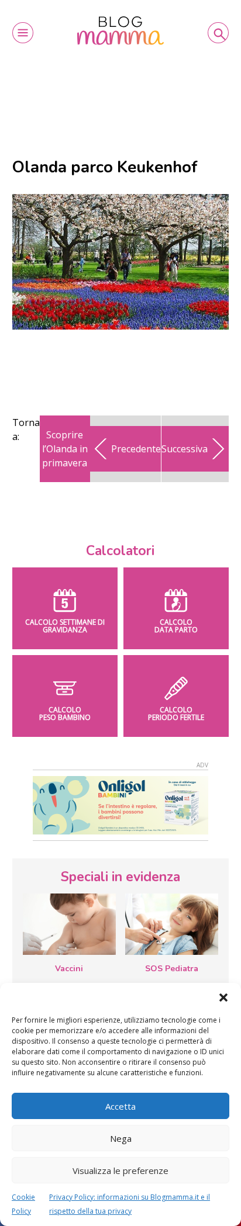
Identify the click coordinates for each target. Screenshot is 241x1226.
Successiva (184, 448)
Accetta (120, 1106)
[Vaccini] (69, 924)
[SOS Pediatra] (171, 924)
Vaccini (69, 968)
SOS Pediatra (171, 968)
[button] (223, 997)
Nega (121, 1138)
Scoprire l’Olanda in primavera (65, 448)
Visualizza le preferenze (120, 1170)
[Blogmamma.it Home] (120, 30)
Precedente (136, 448)
